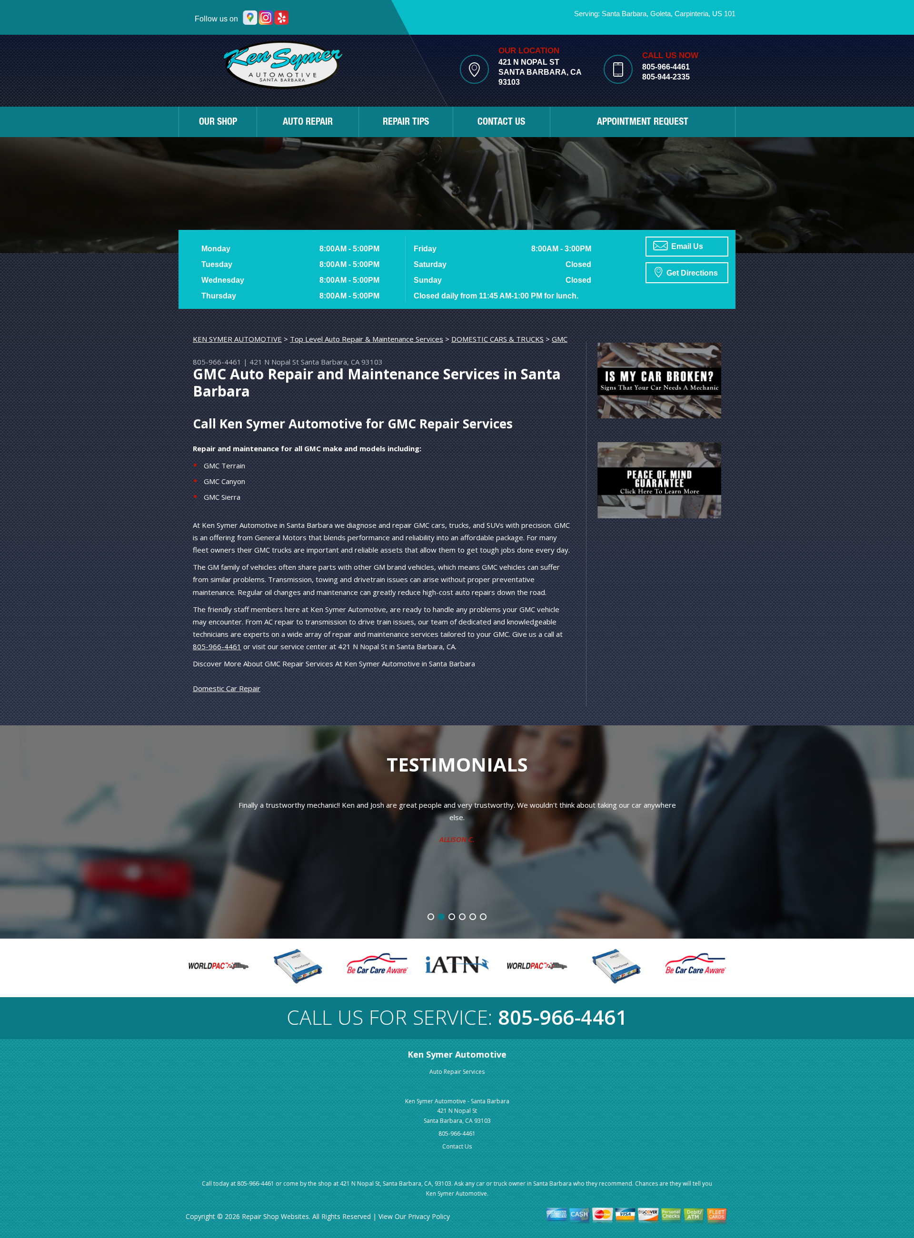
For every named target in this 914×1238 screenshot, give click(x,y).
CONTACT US (501, 123)
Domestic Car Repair (226, 688)
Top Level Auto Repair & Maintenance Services (366, 339)
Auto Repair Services (457, 1072)
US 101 (723, 14)
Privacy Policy (429, 1216)
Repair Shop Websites (275, 1216)
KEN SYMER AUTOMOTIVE (237, 339)
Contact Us (457, 1146)
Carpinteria (691, 14)
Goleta (660, 14)
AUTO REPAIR (308, 123)
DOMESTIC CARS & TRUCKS (497, 339)
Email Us (686, 246)
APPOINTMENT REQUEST (642, 123)
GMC (559, 339)
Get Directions (691, 273)
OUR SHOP (218, 123)
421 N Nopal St (274, 361)
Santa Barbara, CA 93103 (342, 361)
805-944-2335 (666, 77)
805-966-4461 (666, 67)
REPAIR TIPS (406, 123)
